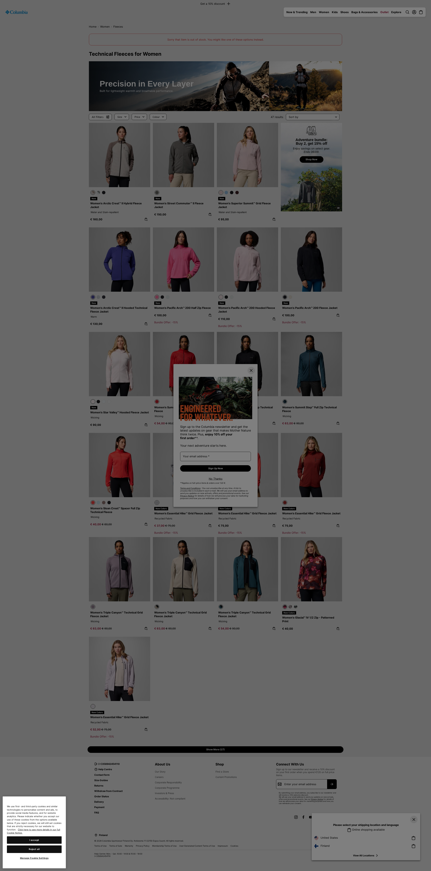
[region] (34, 832)
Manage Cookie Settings (34, 858)
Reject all (34, 849)
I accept (34, 840)
